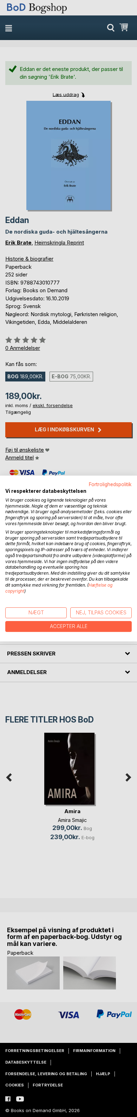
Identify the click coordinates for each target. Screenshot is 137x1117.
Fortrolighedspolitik (110, 484)
